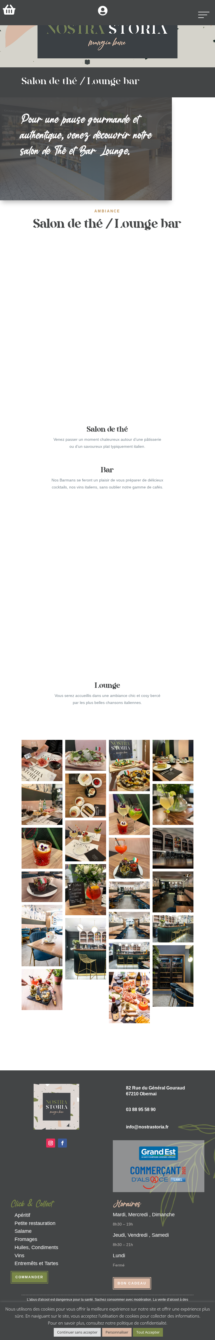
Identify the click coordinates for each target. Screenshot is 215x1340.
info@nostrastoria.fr (147, 1127)
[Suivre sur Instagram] (50, 1143)
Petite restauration (35, 1223)
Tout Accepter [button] (148, 1332)
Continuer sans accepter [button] (77, 1332)
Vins (19, 1255)
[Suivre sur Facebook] (62, 1143)
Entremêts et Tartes (36, 1263)
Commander (29, 1277)
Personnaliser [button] (117, 1332)
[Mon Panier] (9, 9)
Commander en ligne (107, 1040)
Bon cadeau (132, 1283)
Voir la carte (92, 176)
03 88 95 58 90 (141, 1109)
